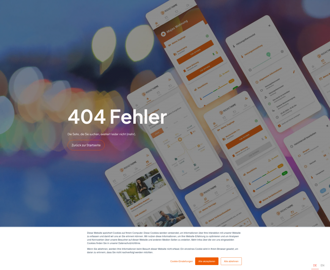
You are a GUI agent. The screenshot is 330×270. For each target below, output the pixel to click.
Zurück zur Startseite (86, 145)
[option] (322, 261)
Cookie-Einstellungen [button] (181, 261)
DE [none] (315, 265)
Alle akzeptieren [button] (206, 261)
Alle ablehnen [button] (231, 261)
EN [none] (322, 265)
